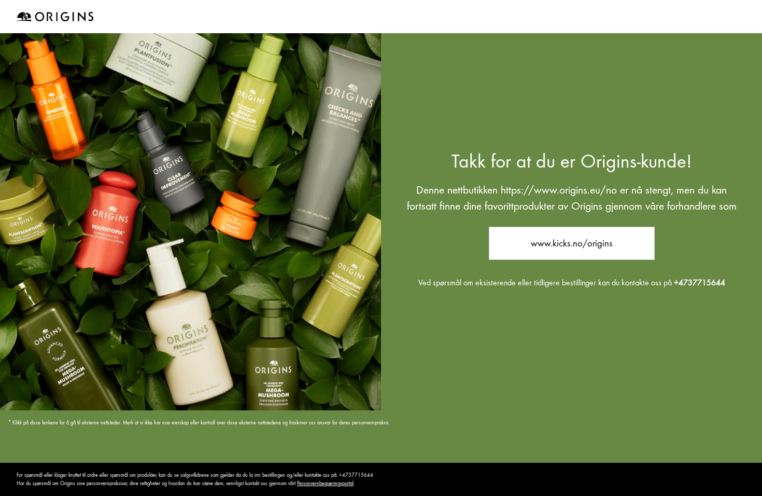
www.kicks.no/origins (572, 243)
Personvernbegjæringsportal (325, 483)
